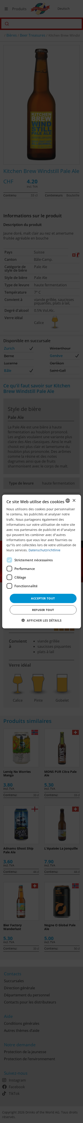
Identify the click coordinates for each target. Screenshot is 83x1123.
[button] (41, 620)
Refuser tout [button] (43, 610)
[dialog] (41, 561)
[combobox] (68, 501)
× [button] (73, 500)
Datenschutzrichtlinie (44, 550)
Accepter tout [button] (43, 598)
